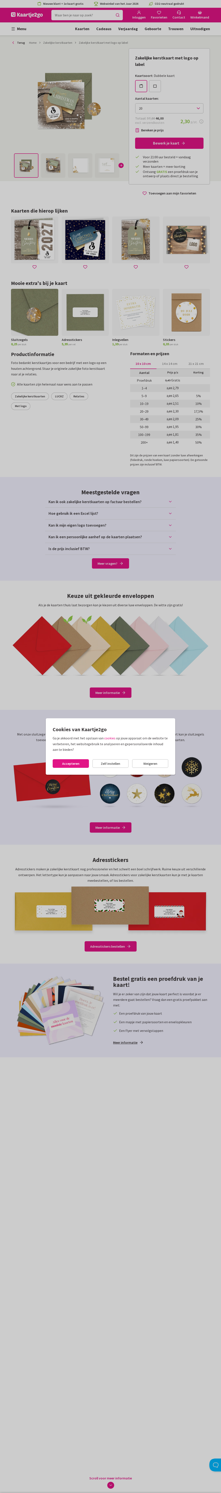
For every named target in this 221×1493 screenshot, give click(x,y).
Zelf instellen (110, 763)
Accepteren (70, 763)
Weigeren (150, 763)
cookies (109, 738)
